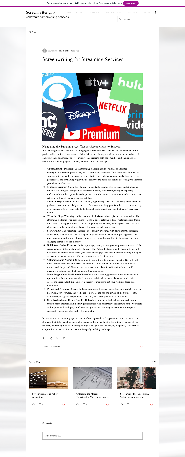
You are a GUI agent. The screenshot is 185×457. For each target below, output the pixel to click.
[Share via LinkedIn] (57, 338)
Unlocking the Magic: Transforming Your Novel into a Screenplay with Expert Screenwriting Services (91, 395)
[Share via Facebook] (43, 338)
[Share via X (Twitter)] (50, 338)
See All (153, 361)
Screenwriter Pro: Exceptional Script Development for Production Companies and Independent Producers (134, 395)
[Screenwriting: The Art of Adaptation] (48, 378)
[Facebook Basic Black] (155, 12)
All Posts (32, 32)
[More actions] (141, 50)
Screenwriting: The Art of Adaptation (45, 395)
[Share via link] (63, 338)
